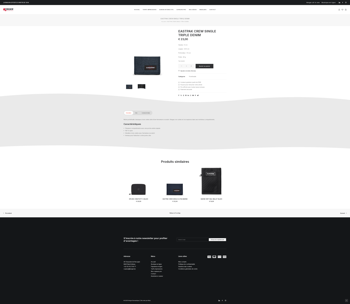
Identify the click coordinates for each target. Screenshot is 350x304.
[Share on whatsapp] (190, 95)
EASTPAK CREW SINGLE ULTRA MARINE (175, 199)
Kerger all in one (313, 2)
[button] (339, 2)
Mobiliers (203, 9)
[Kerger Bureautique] (8, 9)
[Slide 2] (141, 83)
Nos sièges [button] (193, 9)
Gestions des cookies (185, 266)
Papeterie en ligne (156, 266)
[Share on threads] (183, 95)
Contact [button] (212, 9)
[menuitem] (313, 2)
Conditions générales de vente (187, 269)
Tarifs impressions (149, 9)
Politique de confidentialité (186, 264)
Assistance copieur (157, 276)
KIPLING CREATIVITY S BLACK (138, 199)
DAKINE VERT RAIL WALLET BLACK (211, 199)
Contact (153, 274)
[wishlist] (342, 9)
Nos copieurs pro (156, 271)
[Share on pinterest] (186, 95)
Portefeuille (192, 76)
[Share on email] (198, 95)
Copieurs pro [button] (181, 9)
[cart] (345, 9)
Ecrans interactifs (166, 9)
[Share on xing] (195, 95)
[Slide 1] (129, 83)
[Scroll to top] (346, 300)
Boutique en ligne (329, 2)
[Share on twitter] (181, 95)
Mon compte (182, 262)
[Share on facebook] (179, 95)
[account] (339, 9)
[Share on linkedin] (188, 95)
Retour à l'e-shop (175, 213)
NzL (149, 300)
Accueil (137, 9)
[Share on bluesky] (193, 95)
